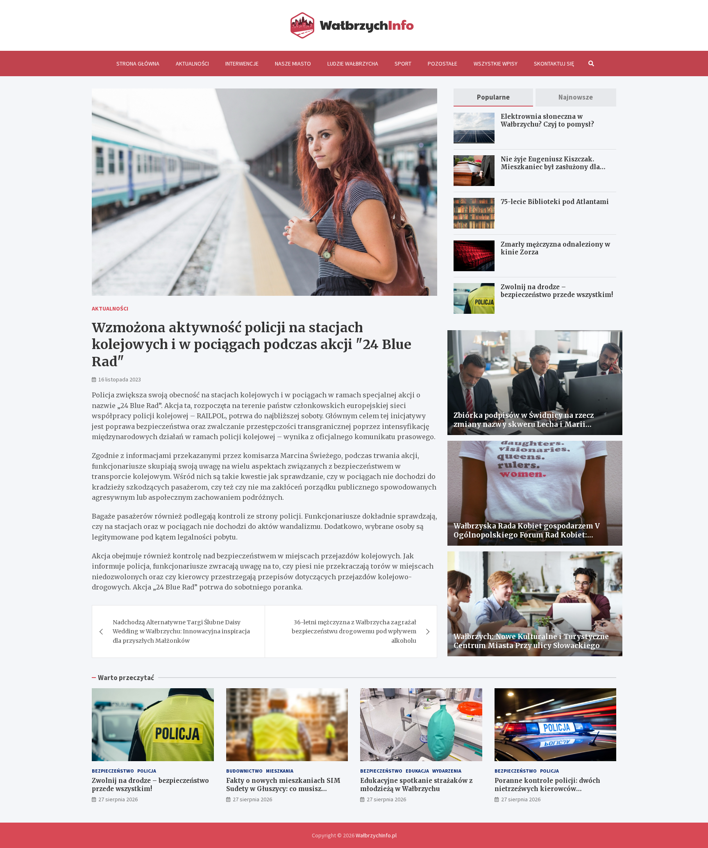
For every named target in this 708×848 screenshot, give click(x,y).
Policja (146, 771)
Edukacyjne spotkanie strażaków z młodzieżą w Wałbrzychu (416, 785)
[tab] (493, 97)
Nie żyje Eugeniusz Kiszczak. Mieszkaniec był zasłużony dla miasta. (550, 167)
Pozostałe (442, 63)
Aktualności (192, 63)
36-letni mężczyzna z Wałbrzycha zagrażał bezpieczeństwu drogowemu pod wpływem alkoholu (354, 631)
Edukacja (417, 771)
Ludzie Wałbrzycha (352, 63)
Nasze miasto (293, 63)
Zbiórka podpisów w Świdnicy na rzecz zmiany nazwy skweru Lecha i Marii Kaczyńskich (524, 424)
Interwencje (242, 63)
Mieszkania (279, 771)
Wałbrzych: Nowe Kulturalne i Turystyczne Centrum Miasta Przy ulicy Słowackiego (531, 641)
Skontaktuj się (554, 63)
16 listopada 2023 (119, 379)
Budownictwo (244, 771)
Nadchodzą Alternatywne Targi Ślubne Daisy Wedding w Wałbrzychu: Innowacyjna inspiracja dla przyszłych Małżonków (181, 631)
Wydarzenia (446, 771)
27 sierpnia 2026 (118, 799)
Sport (403, 63)
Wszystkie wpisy (495, 63)
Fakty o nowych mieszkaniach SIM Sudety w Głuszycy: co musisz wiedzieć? (283, 788)
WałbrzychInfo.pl (376, 835)
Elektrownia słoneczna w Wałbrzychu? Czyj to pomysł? (547, 121)
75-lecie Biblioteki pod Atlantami (555, 202)
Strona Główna (137, 63)
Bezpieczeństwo (113, 771)
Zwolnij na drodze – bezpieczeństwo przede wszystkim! (557, 291)
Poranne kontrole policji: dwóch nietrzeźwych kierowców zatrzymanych (547, 788)
